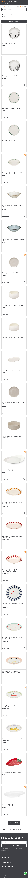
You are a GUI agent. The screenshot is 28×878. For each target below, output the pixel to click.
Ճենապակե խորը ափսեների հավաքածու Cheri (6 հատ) (10, 570)
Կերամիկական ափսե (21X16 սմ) (11, 772)
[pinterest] (19, 838)
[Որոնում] (3, 9)
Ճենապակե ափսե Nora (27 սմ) (11, 273)
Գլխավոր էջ (4, 14)
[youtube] (12, 838)
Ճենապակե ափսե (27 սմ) (9, 43)
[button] (2, 6)
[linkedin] (16, 838)
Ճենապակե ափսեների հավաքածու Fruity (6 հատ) (12, 705)
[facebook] (2, 838)
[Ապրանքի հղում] (14, 33)
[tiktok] (22, 838)
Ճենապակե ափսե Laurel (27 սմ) (11, 108)
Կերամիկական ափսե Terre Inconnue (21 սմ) (13, 403)
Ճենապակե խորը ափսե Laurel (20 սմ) (13, 173)
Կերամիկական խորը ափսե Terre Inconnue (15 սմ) (11, 436)
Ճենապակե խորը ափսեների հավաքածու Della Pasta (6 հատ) (11, 671)
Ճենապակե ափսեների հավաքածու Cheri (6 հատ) (12, 503)
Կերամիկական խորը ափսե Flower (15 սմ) (13, 206)
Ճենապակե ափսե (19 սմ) (9, 76)
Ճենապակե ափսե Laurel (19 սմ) (11, 140)
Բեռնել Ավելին (14, 822)
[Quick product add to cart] (24, 53)
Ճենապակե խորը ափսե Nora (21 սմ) (12, 305)
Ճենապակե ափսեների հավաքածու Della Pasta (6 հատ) (12, 604)
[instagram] (6, 838)
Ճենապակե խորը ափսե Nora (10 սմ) (12, 337)
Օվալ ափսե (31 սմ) (7, 470)
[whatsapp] (9, 838)
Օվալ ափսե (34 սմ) (7, 805)
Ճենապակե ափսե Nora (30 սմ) (11, 370)
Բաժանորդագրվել (14, 845)
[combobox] (14, 9)
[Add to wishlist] (24, 25)
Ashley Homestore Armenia (13, 875)
